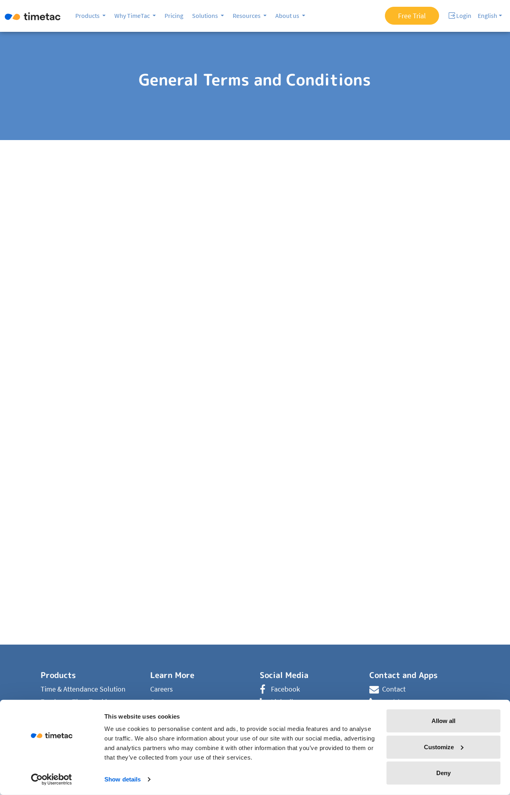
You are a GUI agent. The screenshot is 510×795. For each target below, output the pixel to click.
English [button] (487, 15)
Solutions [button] (205, 15)
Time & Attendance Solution (83, 689)
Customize (439, 746)
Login (463, 15)
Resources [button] (247, 15)
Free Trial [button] (412, 15)
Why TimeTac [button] (132, 15)
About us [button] (287, 15)
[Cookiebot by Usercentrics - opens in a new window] (51, 779)
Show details (122, 779)
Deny (443, 773)
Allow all (443, 720)
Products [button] (88, 15)
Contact (394, 689)
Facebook (285, 689)
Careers (161, 689)
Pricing (174, 15)
